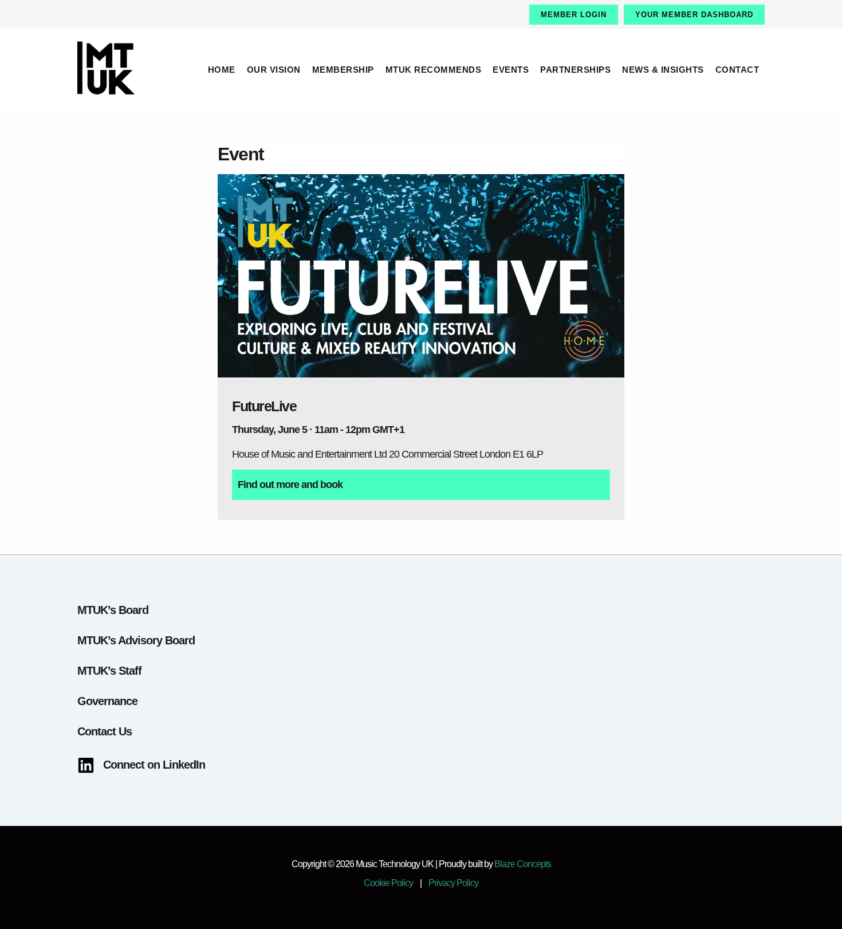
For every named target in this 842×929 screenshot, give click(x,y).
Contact (737, 69)
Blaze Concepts (522, 864)
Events (511, 69)
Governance (107, 701)
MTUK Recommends (433, 69)
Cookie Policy (388, 883)
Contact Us (104, 731)
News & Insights (663, 69)
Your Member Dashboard (694, 14)
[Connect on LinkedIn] (141, 764)
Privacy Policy (453, 883)
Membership (343, 69)
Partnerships (575, 69)
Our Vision (274, 69)
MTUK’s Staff (109, 670)
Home (221, 69)
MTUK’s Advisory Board (136, 640)
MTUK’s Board (112, 610)
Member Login (574, 14)
